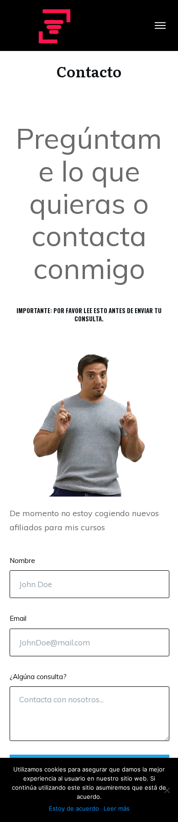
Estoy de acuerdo (74, 808)
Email (18, 618)
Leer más (117, 808)
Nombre (22, 560)
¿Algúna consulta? (38, 676)
